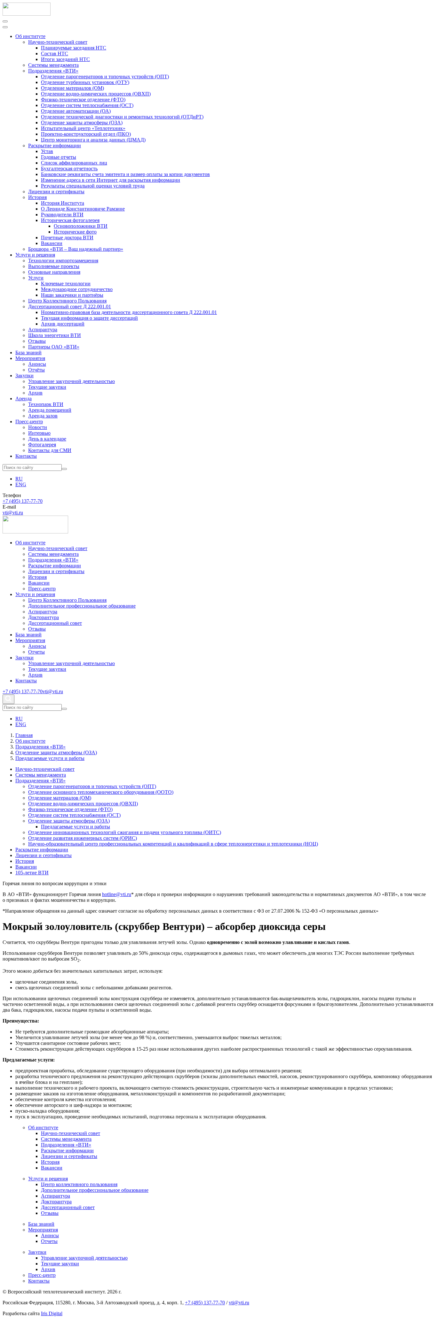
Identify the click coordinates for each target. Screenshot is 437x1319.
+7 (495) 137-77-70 (23, 501)
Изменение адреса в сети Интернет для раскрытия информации (110, 180)
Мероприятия (30, 358)
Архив (35, 392)
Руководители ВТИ (62, 214)
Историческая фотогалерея (70, 220)
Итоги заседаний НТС (65, 59)
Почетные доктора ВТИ (67, 237)
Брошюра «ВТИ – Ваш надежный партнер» (75, 249)
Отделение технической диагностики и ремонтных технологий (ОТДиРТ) (122, 116)
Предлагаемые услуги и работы (75, 826)
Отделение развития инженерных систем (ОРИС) (82, 838)
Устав (47, 151)
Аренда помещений (49, 410)
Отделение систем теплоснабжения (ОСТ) (87, 105)
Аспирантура (42, 329)
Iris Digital (51, 1313)
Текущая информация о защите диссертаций (89, 318)
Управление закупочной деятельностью (71, 381)
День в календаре (47, 438)
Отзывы (37, 341)
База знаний (28, 352)
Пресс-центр (29, 421)
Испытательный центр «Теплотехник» (83, 128)
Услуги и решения (35, 254)
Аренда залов (43, 415)
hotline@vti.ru (116, 894)
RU (19, 478)
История (37, 197)
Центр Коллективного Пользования (67, 300)
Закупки (24, 375)
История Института (62, 203)
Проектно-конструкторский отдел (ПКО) (86, 134)
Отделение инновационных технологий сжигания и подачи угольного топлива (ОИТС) (124, 832)
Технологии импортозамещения (63, 260)
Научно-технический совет (57, 42)
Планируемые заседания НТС (73, 47)
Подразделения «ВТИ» (53, 70)
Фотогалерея (42, 444)
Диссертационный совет (55, 623)
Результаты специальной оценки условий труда (93, 185)
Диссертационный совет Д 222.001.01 (69, 306)
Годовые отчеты (58, 157)
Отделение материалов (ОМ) (72, 88)
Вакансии (51, 243)
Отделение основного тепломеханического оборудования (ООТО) (100, 792)
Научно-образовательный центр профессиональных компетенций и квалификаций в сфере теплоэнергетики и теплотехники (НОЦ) (173, 844)
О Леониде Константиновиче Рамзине (83, 208)
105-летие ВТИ (32, 872)
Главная (24, 735)
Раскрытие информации (54, 145)
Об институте (30, 36)
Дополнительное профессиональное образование (82, 606)
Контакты (26, 456)
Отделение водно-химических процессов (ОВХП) (96, 93)
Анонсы (37, 364)
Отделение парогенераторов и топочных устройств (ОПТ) (105, 76)
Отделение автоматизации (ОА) (76, 111)
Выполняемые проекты (53, 266)
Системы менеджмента (53, 65)
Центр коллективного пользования (79, 1184)
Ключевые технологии (66, 283)
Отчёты (36, 369)
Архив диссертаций (62, 323)
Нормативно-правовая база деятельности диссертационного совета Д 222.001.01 (129, 312)
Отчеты (36, 652)
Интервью (39, 433)
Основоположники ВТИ (80, 226)
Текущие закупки (47, 387)
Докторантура (43, 617)
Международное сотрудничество (77, 289)
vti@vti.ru (13, 512)
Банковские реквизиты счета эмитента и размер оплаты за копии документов (125, 174)
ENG (20, 484)
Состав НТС (54, 53)
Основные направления (54, 272)
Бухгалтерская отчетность (69, 168)
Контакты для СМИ (49, 450)
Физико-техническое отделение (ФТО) (83, 99)
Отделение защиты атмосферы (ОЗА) (82, 122)
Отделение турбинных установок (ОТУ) (85, 82)
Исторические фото (75, 231)
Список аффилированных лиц (74, 162)
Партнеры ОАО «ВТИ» (53, 346)
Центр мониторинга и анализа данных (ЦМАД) (93, 139)
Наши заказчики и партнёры (72, 295)
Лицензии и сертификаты (56, 191)
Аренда (23, 398)
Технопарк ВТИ (45, 404)
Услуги (36, 277)
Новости (37, 427)
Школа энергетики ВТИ (54, 335)
